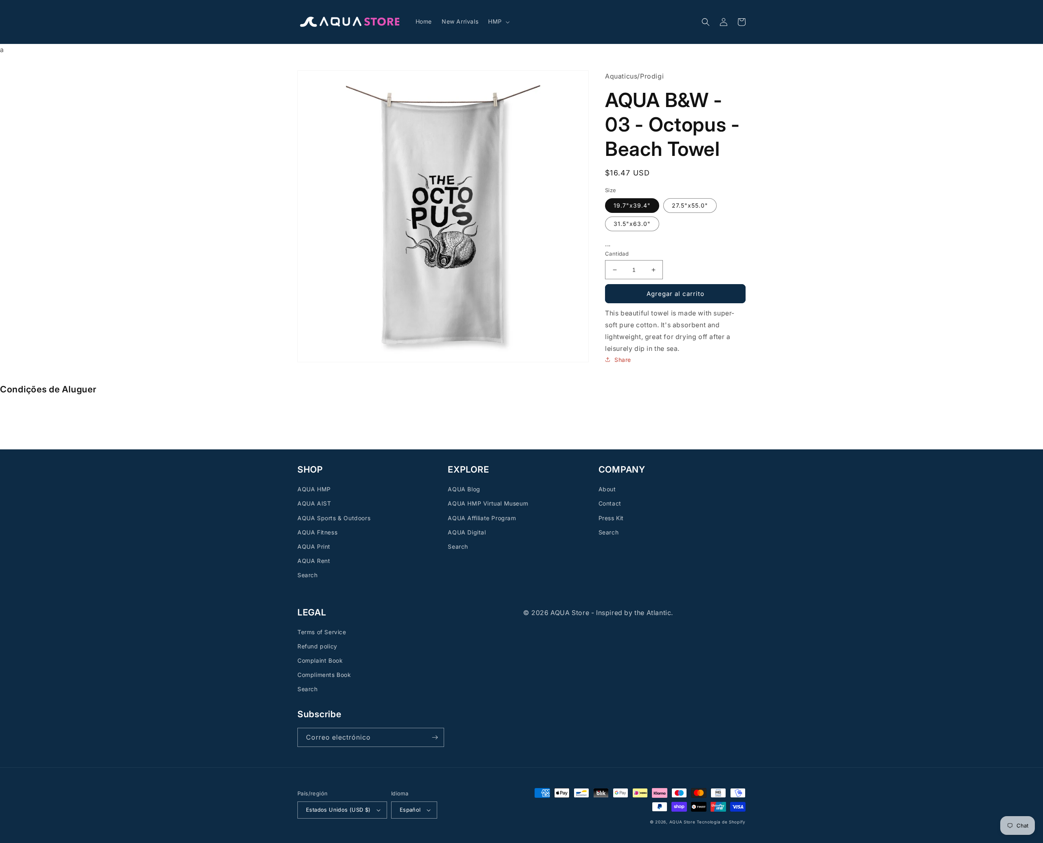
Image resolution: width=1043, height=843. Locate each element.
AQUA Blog (464, 489)
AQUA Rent (313, 560)
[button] (498, 21)
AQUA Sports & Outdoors (333, 518)
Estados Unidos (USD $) (338, 809)
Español (410, 809)
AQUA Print (313, 546)
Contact (610, 503)
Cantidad (617, 253)
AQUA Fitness (317, 532)
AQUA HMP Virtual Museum (488, 503)
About (607, 489)
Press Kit (611, 518)
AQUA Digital (467, 532)
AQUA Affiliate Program (482, 518)
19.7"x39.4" (632, 205)
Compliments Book (324, 674)
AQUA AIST (314, 503)
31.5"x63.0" (632, 223)
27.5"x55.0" (690, 205)
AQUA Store (682, 821)
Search (307, 574)
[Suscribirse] (435, 737)
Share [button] (622, 359)
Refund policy (317, 646)
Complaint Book (320, 660)
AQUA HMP (314, 489)
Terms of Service (321, 631)
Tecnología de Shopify (721, 821)
